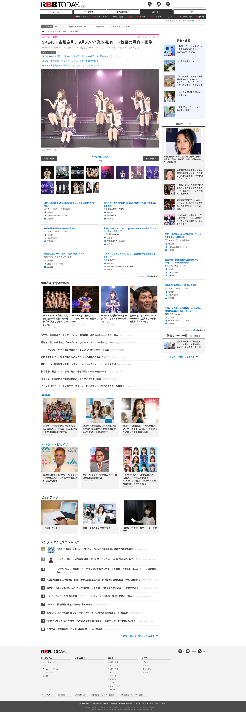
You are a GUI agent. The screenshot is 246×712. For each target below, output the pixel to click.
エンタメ (156, 12)
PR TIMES (46, 695)
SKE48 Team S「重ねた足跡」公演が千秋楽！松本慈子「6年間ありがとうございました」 (85, 56)
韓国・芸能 (118, 16)
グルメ (145, 662)
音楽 (131, 16)
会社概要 (114, 703)
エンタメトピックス (55, 444)
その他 (201, 16)
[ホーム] (43, 32)
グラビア (158, 16)
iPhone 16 (59, 26)
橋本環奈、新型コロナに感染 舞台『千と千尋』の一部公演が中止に (82, 371)
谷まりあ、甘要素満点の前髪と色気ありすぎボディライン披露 (79, 379)
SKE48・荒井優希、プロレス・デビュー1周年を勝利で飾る (70, 61)
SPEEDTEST (123, 12)
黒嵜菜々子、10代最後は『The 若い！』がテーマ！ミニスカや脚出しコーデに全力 (88, 342)
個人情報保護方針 (125, 703)
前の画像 (50, 158)
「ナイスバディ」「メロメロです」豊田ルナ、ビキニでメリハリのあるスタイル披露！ (90, 386)
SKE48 (46, 395)
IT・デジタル (90, 12)
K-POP (127, 26)
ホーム (56, 12)
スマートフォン (49, 662)
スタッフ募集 (160, 703)
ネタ (44, 666)
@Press (61, 695)
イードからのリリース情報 (143, 703)
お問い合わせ (84, 703)
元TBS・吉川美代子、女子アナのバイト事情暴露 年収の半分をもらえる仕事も (87, 335)
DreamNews (80, 695)
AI (90, 26)
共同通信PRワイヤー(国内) (102, 695)
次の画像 (150, 158)
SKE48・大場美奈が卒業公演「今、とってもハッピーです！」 (72, 65)
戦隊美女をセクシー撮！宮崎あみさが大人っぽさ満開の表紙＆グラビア (83, 357)
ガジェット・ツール (50, 669)
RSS (204, 651)
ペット (145, 666)
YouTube (193, 651)
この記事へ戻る (100, 159)
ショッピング (186, 16)
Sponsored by (141, 276)
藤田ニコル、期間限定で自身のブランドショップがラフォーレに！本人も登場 (86, 364)
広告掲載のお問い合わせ (99, 703)
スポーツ (143, 16)
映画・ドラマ (82, 16)
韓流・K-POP (101, 16)
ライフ (190, 12)
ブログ (171, 16)
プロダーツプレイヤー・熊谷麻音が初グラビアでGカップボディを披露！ (83, 349)
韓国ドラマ (115, 26)
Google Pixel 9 (101, 26)
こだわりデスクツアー (76, 26)
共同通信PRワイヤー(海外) (132, 695)
